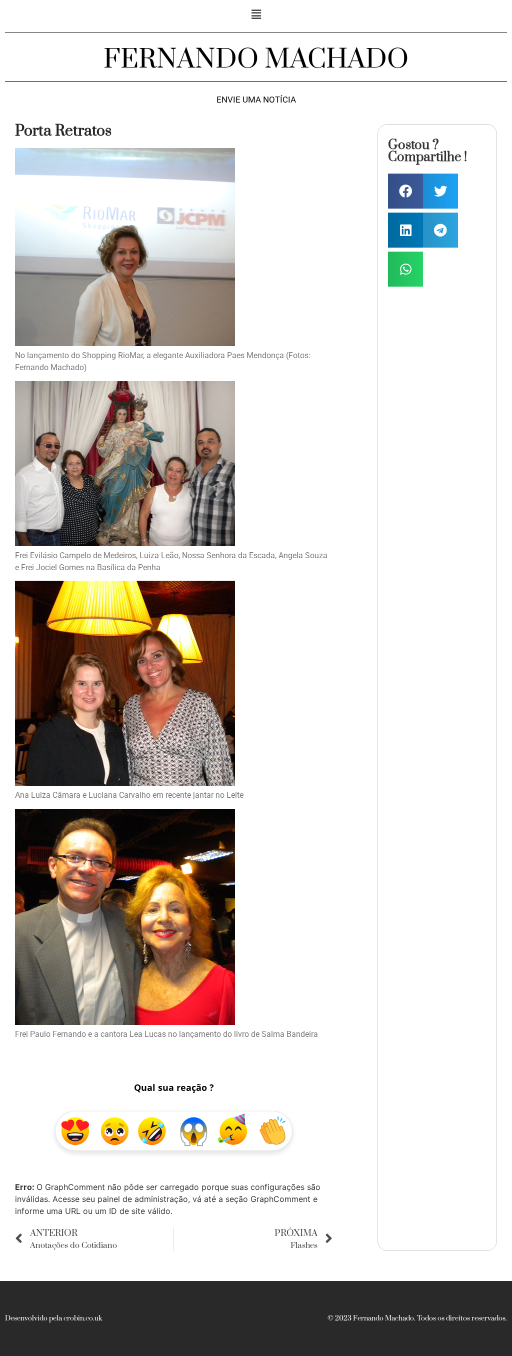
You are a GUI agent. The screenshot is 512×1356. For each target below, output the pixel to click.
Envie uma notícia (256, 100)
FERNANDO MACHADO (256, 60)
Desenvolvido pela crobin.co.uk (53, 1318)
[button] (256, 14)
